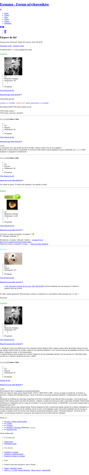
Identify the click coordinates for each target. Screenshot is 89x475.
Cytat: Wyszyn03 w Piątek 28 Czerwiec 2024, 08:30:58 (23, 286)
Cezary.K (3, 54)
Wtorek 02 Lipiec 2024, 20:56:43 (10, 95)
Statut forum (8, 442)
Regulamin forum (10, 444)
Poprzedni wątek (6, 46)
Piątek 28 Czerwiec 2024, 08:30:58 (10, 385)
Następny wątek (18, 46)
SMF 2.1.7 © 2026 (10, 470)
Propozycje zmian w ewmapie (14, 456)
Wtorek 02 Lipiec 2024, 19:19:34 (10, 141)
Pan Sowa (3, 249)
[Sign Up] (5, 31)
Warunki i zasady (16, 468)
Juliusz (32, 427)
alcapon (3, 191)
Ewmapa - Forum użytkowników (24, 4)
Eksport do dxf (5, 380)
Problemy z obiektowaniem (13, 454)
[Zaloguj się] (5, 33)
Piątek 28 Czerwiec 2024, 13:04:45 (10, 344)
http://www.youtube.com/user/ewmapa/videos (15, 242)
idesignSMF (46, 470)
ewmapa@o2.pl (37, 240)
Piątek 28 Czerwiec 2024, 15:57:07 (10, 230)
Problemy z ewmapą (11, 452)
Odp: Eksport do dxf (7, 90)
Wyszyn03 (3, 119)
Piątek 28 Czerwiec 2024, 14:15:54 (10, 282)
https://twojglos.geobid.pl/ (39, 244)
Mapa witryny (36, 470)
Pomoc (6, 468)
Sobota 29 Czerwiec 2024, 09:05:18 (10, 180)
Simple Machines (24, 470)
